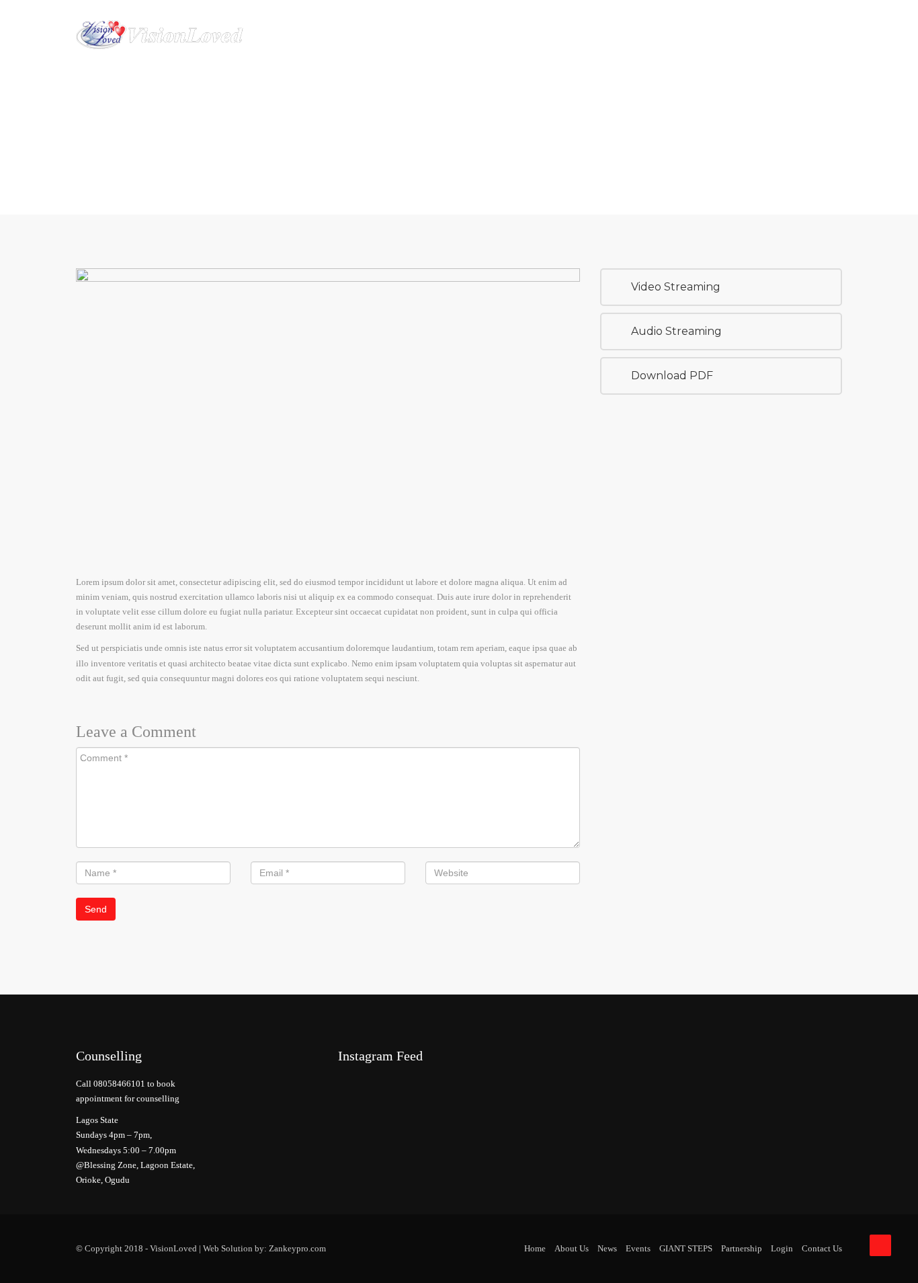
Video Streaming (675, 286)
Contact (763, 33)
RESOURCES (696, 33)
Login (782, 1248)
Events (638, 1248)
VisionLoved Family (521, 33)
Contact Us (822, 1248)
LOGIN (817, 33)
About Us (429, 33)
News (607, 1248)
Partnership (620, 33)
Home (373, 33)
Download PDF (672, 375)
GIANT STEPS (685, 1248)
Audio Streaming (676, 331)
